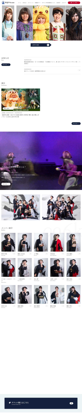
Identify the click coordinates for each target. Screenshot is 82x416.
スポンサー (64, 2)
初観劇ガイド (38, 2)
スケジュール (30, 2)
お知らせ (24, 2)
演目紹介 (58, 2)
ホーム (19, 2)
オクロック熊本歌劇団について (48, 2)
